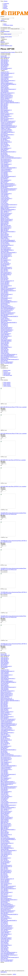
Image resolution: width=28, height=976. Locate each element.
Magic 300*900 (5, 212)
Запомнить (4, 39)
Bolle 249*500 (4, 108)
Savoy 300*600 (4, 291)
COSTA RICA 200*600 (6, 129)
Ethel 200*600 (4, 154)
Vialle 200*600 (4, 348)
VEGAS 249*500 (5, 342)
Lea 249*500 (4, 202)
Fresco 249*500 (4, 162)
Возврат (5, 7)
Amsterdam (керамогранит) (7, 73)
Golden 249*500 (5, 166)
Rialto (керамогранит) (6, 272)
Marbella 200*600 (5, 215)
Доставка (5, 5)
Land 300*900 (4, 192)
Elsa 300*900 (4, 150)
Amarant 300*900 (5, 71)
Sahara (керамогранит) (6, 285)
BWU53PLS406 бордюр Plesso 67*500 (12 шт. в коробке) (14, 433)
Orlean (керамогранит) (6, 253)
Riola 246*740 (4, 277)
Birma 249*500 (4, 105)
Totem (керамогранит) (6, 328)
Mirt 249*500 (4, 232)
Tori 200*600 (4, 325)
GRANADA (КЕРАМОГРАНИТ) (9, 167)
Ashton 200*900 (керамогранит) (8, 89)
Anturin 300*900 (5, 81)
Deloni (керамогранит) (6, 141)
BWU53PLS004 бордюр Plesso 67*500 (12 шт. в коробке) (14, 407)
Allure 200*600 (4, 63)
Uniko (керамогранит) (6, 336)
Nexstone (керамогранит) (7, 245)
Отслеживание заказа (5, 28)
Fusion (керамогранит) (6, 164)
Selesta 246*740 (4, 295)
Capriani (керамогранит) (6, 123)
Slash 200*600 (4, 304)
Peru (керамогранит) (6, 263)
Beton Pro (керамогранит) (7, 101)
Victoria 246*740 (5, 349)
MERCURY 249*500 (6, 225)
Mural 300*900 (4, 237)
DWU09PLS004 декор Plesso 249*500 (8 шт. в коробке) (13, 460)
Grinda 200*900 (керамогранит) (8, 176)
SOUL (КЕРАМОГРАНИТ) (7, 309)
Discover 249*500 (5, 145)
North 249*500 (4, 246)
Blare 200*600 (4, 106)
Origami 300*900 (5, 251)
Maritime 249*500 (5, 218)
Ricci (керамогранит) (6, 273)
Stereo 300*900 (4, 315)
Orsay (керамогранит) (6, 255)
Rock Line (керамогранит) (7, 280)
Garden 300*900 (5, 165)
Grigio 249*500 (4, 175)
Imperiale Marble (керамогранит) (8, 184)
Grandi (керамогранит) (6, 169)
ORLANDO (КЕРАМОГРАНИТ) (9, 252)
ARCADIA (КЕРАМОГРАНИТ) (8, 84)
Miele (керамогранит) (6, 227)
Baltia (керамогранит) (6, 94)
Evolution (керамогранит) (7, 156)
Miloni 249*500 (5, 229)
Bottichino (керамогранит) (7, 113)
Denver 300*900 (5, 144)
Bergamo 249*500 (5, 99)
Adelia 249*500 (4, 59)
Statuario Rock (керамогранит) (8, 312)
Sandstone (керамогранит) (7, 289)
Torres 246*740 (4, 326)
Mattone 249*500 (5, 223)
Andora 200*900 (5, 75)
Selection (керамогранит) (7, 294)
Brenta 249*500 (4, 117)
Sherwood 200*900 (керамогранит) (9, 301)
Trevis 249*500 (4, 332)
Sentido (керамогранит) (6, 298)
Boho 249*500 (4, 107)
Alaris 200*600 (4, 62)
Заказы (4, 23)
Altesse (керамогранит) (6, 68)
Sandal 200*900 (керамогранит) (8, 288)
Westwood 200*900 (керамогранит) (9, 356)
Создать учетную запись (6, 36)
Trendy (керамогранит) (6, 331)
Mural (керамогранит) (6, 236)
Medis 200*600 (4, 224)
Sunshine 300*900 (5, 318)
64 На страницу (7, 384)
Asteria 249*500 (4, 90)
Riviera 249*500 (5, 278)
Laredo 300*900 (4, 194)
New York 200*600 (5, 243)
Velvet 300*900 (4, 344)
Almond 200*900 (5, 64)
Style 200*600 (4, 317)
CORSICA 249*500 (5, 128)
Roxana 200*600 (5, 284)
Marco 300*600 (4, 216)
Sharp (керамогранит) (6, 300)
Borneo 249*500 (5, 112)
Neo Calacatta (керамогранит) (8, 240)
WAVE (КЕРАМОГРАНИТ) (7, 355)
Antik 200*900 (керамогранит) (8, 80)
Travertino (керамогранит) (7, 329)
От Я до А (5, 371)
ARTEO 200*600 (5, 87)
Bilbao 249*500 (4, 103)
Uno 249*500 (4, 338)
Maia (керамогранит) (6, 214)
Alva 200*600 (4, 69)
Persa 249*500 (4, 261)
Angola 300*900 (5, 78)
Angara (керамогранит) (7, 76)
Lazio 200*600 (4, 200)
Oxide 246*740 (4, 257)
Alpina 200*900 (4, 65)
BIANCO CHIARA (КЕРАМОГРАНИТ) (10, 102)
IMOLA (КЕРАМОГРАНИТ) (8, 183)
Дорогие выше (6, 374)
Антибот (3, 30)
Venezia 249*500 (5, 345)
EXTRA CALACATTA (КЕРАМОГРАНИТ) (11, 157)
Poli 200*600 (4, 266)
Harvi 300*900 (4, 178)
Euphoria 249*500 (5, 155)
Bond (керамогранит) (6, 110)
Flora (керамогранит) (6, 160)
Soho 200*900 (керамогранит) (8, 307)
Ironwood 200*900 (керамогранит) (9, 188)
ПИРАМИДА (4, 972)
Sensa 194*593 (4, 296)
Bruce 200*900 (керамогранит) (8, 121)
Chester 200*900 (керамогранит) (8, 127)
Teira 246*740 (4, 321)
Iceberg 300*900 (5, 181)
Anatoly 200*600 (5, 74)
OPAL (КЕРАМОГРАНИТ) (7, 250)
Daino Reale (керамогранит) (7, 134)
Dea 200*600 (4, 139)
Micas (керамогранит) (6, 226)
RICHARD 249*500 (6, 274)
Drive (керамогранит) (6, 148)
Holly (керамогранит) (6, 180)
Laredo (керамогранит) (6, 193)
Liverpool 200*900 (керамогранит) (9, 204)
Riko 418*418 (4, 275)
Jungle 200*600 (4, 191)
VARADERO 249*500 (6, 341)
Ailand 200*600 (5, 60)
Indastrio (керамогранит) (7, 186)
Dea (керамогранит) (6, 138)
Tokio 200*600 (4, 323)
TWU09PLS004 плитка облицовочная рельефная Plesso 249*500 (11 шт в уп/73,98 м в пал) (13, 513)
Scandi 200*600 (4, 293)
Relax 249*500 (4, 269)
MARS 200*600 (5, 221)
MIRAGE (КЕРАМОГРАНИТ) (8, 231)
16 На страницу (7, 382)
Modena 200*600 (5, 234)
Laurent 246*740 (5, 199)
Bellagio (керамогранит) (6, 97)
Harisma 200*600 (5, 177)
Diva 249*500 (4, 146)
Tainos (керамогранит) (6, 320)
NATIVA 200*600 (5, 239)
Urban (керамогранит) (6, 339)
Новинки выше (6, 370)
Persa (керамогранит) (6, 259)
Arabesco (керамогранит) (7, 83)
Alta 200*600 (4, 67)
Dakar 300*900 (4, 135)
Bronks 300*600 (5, 119)
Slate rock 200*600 (5, 305)
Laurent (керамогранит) (6, 198)
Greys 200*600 (4, 173)
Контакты (5, 8)
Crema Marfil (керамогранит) (8, 132)
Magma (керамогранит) (6, 213)
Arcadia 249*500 (5, 85)
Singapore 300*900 (5, 302)
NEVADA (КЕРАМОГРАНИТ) (8, 241)
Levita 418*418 (4, 203)
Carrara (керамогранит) (6, 124)
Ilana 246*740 (4, 182)
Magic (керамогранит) (6, 210)
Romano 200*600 (5, 283)
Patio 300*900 (4, 258)
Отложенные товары (8, 25)
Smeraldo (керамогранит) (7, 306)
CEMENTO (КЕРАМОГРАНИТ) (9, 126)
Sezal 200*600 (4, 299)
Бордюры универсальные (7, 361)
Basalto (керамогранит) (7, 96)
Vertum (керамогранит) (6, 347)
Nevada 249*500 (5, 242)
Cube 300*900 (4, 133)
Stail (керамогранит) (6, 311)
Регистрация (6, 31)
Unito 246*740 (4, 337)
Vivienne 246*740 (5, 353)
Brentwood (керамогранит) (7, 118)
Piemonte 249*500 (5, 264)
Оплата (5, 4)
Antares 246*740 (5, 79)
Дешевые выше (6, 372)
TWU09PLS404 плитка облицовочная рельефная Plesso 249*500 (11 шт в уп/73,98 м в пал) (13, 616)
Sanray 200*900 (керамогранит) (8, 290)
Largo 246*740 (4, 196)
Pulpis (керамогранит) (6, 268)
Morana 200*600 (5, 235)
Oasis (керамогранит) (6, 247)
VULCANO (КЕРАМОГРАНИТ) (9, 354)
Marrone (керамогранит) (6, 220)
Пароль (2, 34)
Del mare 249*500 (5, 140)
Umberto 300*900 (5, 334)
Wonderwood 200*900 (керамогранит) (10, 359)
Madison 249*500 (5, 208)
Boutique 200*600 (5, 114)
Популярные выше (7, 375)
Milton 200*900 (4, 230)
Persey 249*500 (5, 262)
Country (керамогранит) (6, 130)
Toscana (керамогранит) (6, 327)
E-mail (2, 32)
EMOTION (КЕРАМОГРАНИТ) (8, 151)
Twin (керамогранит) (6, 333)
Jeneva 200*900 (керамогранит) (8, 189)
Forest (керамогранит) (6, 161)
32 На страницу (7, 383)
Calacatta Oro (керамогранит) (8, 122)
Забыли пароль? (7, 34)
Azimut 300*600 (5, 91)
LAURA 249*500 (5, 197)
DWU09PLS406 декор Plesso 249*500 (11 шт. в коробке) (13, 486)
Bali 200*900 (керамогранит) (8, 92)
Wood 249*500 (4, 360)
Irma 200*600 (4, 187)
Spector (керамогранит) (7, 310)
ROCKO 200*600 (5, 282)
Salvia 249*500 (4, 286)
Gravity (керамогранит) (6, 171)
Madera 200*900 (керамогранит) (8, 207)
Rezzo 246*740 (4, 270)
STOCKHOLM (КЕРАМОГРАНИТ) (9, 316)
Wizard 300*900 (4, 358)
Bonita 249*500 (4, 111)
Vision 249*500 (4, 352)
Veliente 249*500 (5, 343)
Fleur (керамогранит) (6, 159)
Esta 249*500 (4, 153)
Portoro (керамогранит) (6, 267)
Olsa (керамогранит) (6, 248)
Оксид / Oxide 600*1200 (6, 363)
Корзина (2, 45)
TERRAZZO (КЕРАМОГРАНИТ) (9, 322)
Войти (2, 31)
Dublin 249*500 (4, 149)
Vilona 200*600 (4, 350)
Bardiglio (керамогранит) (7, 95)
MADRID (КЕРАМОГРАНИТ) (8, 209)
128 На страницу (7, 386)
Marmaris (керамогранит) (7, 219)
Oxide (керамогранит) (6, 256)
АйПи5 (14, 974)
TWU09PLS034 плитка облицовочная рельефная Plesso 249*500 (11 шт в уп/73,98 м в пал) (13, 569)
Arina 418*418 (4, 86)
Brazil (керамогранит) (6, 116)
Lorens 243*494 (4, 205)
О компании (6, 3)
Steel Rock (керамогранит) (7, 313)
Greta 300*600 (4, 172)
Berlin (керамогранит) (6, 100)
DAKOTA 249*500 (5, 137)
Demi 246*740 (4, 143)
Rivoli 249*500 (4, 279)
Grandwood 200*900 (6, 170)
